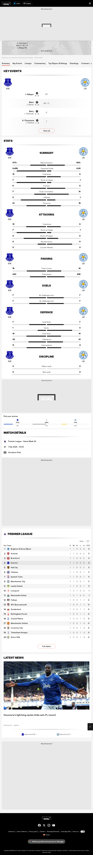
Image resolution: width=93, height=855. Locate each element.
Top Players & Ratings (57, 63)
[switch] (87, 541)
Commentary (40, 63)
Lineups (28, 63)
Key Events (17, 63)
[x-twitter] (44, 826)
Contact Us (11, 831)
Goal (14, 850)
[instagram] (49, 826)
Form (81, 541)
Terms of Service (22, 831)
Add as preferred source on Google (48, 841)
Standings (74, 63)
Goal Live (75, 831)
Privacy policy (33, 831)
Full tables (46, 646)
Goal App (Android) (53, 831)
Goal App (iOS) (65, 831)
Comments (86, 63)
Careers (42, 831)
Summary (6, 63)
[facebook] (39, 826)
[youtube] (53, 826)
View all (46, 131)
